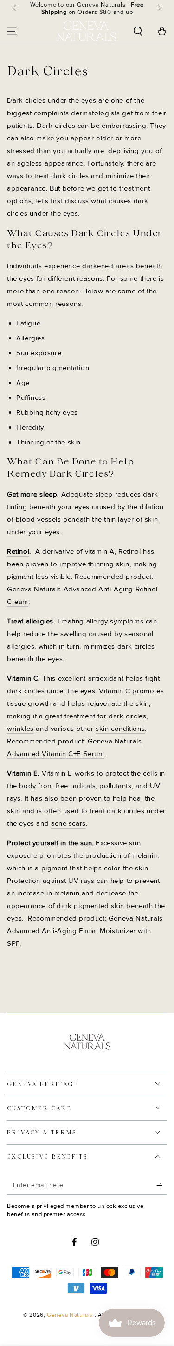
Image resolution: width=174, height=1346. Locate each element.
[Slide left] (15, 8)
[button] (138, 31)
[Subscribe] (161, 1185)
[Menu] (12, 31)
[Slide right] (159, 8)
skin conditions (120, 728)
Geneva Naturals (71, 1315)
